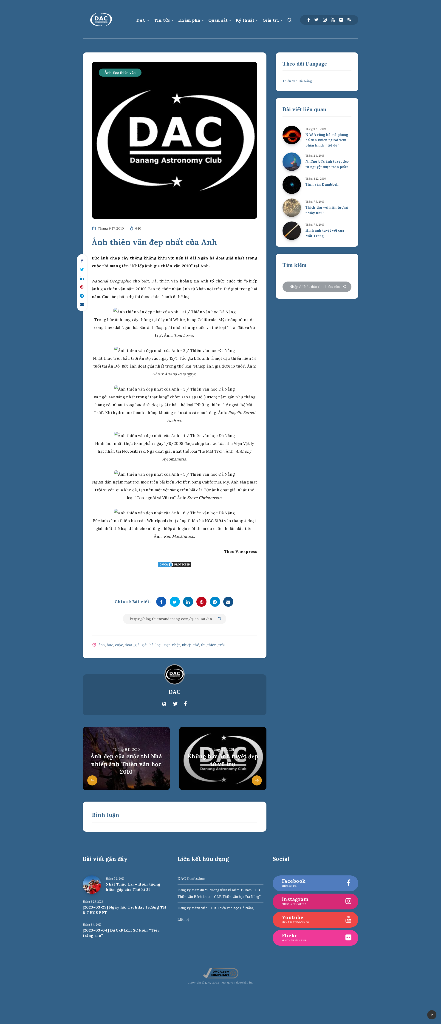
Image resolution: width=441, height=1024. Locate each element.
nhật (176, 645)
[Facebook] (308, 20)
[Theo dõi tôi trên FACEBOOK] (185, 704)
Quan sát (218, 20)
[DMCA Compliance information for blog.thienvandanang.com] (220, 978)
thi (203, 645)
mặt (167, 645)
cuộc (119, 645)
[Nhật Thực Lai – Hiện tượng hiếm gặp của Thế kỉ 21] (92, 884)
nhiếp (187, 645)
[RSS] (349, 20)
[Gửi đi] (345, 287)
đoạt (128, 645)
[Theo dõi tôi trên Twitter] (175, 704)
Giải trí (271, 20)
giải (144, 645)
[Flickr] (341, 20)
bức (110, 645)
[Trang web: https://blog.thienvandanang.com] (164, 704)
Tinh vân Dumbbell (321, 184)
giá (136, 645)
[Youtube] (333, 20)
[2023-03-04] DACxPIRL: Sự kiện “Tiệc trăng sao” (121, 933)
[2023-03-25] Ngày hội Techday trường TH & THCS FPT (124, 910)
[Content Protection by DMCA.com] (174, 564)
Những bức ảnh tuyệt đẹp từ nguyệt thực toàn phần (327, 164)
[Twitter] (316, 20)
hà (152, 645)
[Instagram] (325, 20)
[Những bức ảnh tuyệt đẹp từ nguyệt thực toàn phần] (292, 161)
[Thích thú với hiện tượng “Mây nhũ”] (292, 207)
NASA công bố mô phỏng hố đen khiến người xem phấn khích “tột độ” (326, 140)
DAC (141, 20)
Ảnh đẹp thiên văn (120, 73)
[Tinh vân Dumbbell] (292, 184)
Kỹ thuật (245, 20)
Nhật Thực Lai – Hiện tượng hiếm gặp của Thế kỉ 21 (133, 887)
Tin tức (162, 20)
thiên (212, 645)
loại (158, 645)
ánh (102, 645)
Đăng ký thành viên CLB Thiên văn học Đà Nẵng (216, 908)
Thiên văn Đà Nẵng (297, 81)
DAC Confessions (191, 878)
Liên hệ (183, 919)
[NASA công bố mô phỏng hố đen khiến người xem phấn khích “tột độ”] (292, 135)
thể (196, 645)
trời (221, 645)
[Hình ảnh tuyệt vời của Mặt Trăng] (292, 230)
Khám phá (189, 20)
